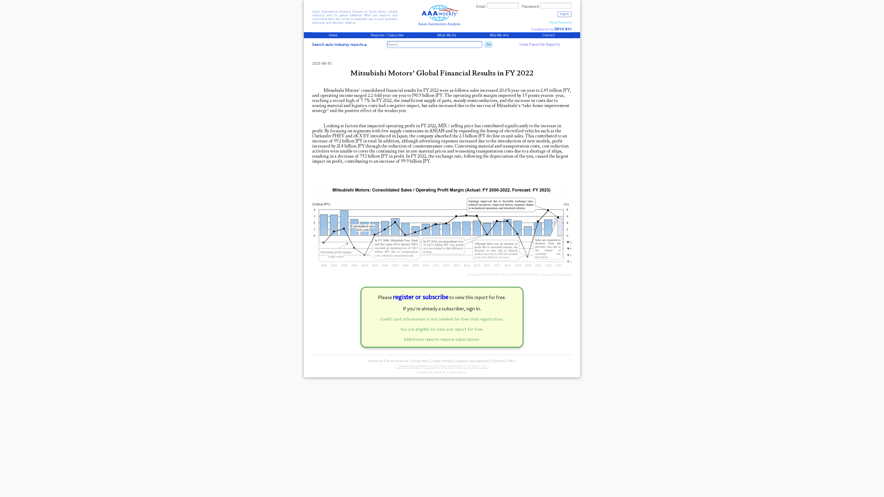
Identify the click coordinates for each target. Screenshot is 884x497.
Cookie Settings (443, 361)
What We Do (446, 35)
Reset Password (561, 22)
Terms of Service (397, 361)
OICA (511, 361)
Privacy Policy (421, 361)
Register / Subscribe (387, 35)
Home (333, 35)
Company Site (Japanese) (473, 361)
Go (489, 44)
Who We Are (499, 35)
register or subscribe (420, 297)
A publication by (543, 29)
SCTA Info (499, 361)
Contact (548, 35)
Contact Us (375, 361)
